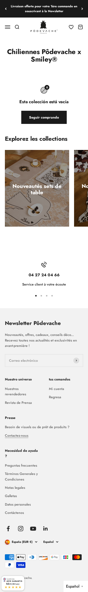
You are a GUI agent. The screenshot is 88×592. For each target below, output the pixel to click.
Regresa (55, 397)
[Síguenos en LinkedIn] (45, 528)
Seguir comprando (44, 117)
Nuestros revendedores (15, 391)
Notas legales (15, 487)
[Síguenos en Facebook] (8, 528)
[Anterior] (6, 8)
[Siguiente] (82, 8)
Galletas (11, 495)
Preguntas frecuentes (21, 465)
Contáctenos (14, 512)
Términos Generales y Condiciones (21, 476)
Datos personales (18, 504)
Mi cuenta (56, 388)
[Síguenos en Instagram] (20, 528)
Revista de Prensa (18, 402)
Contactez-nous (16, 435)
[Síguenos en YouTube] (33, 528)
